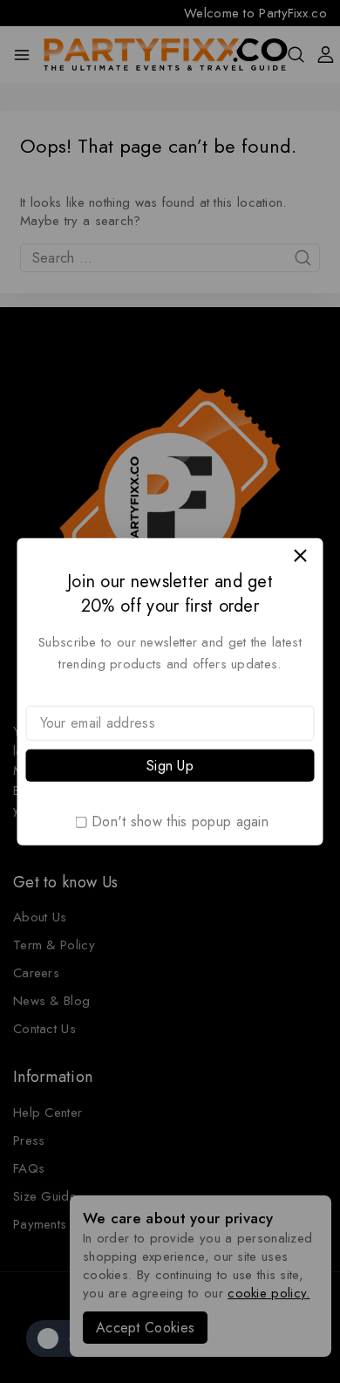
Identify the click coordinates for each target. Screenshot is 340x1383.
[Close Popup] (300, 555)
